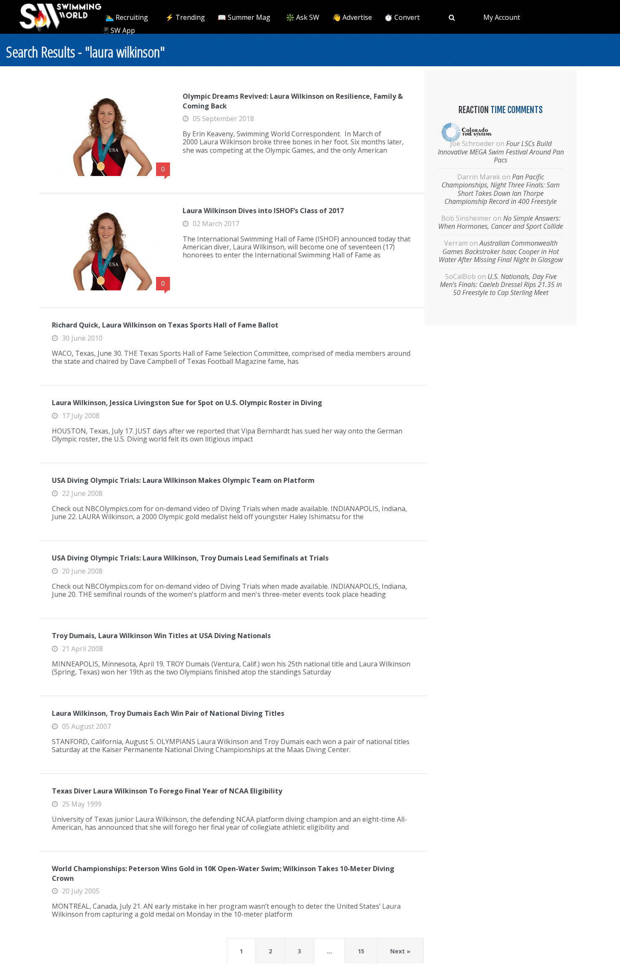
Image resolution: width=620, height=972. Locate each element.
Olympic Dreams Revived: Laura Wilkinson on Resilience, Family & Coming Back (293, 101)
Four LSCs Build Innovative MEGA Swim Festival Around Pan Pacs (501, 151)
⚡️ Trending (185, 17)
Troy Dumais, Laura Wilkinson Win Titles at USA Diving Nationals (161, 635)
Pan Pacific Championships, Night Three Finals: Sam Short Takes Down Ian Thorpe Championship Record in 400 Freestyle (501, 189)
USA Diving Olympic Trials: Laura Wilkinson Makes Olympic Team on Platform (183, 480)
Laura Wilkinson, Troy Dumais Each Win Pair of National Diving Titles (168, 713)
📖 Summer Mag (244, 17)
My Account (501, 17)
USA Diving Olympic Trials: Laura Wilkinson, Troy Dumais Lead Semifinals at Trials (190, 558)
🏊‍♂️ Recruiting (126, 17)
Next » (400, 951)
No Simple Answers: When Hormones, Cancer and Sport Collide (500, 222)
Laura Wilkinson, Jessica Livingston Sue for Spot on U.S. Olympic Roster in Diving (187, 402)
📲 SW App (117, 30)
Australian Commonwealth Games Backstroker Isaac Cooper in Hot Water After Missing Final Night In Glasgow (501, 251)
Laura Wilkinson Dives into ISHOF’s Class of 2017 (263, 210)
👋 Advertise (352, 17)
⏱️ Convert (402, 17)
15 (361, 951)
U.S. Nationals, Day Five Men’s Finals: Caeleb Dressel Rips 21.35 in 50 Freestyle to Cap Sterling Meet (501, 284)
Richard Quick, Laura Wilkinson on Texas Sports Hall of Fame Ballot (165, 325)
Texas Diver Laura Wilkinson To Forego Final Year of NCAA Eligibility (167, 791)
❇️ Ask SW (302, 17)
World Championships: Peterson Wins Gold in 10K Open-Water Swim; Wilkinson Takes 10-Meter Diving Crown (223, 873)
